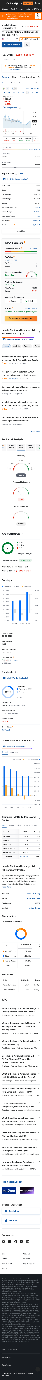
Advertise (26, 1259)
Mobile (4, 1259)
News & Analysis (27, 77)
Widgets (5, 1268)
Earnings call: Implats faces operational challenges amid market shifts (20, 419)
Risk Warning (6, 1365)
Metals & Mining (33, 894)
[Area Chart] (7, 88)
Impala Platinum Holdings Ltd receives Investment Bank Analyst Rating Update (20, 358)
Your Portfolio (7, 1263)
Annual (5, 752)
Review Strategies (15, 69)
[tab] (11, 447)
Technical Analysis (12, 439)
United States (34, 908)
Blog (3, 1254)
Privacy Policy (6, 1357)
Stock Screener (17, 9)
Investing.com (13, 378)
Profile (13, 83)
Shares (5, 9)
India (28, 9)
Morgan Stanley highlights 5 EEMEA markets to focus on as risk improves (19, 373)
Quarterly (14, 752)
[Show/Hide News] (15, 88)
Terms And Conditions (9, 1350)
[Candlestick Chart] (4, 88)
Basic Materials (33, 898)
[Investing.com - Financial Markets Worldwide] (14, 3)
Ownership (22, 83)
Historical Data (34, 83)
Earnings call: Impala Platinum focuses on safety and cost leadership (21, 388)
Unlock (25, 856)
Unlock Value (33, 149)
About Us (26, 1254)
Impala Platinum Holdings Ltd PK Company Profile (18, 868)
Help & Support (29, 1263)
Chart (14, 77)
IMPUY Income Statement (16, 740)
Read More (6, 887)
